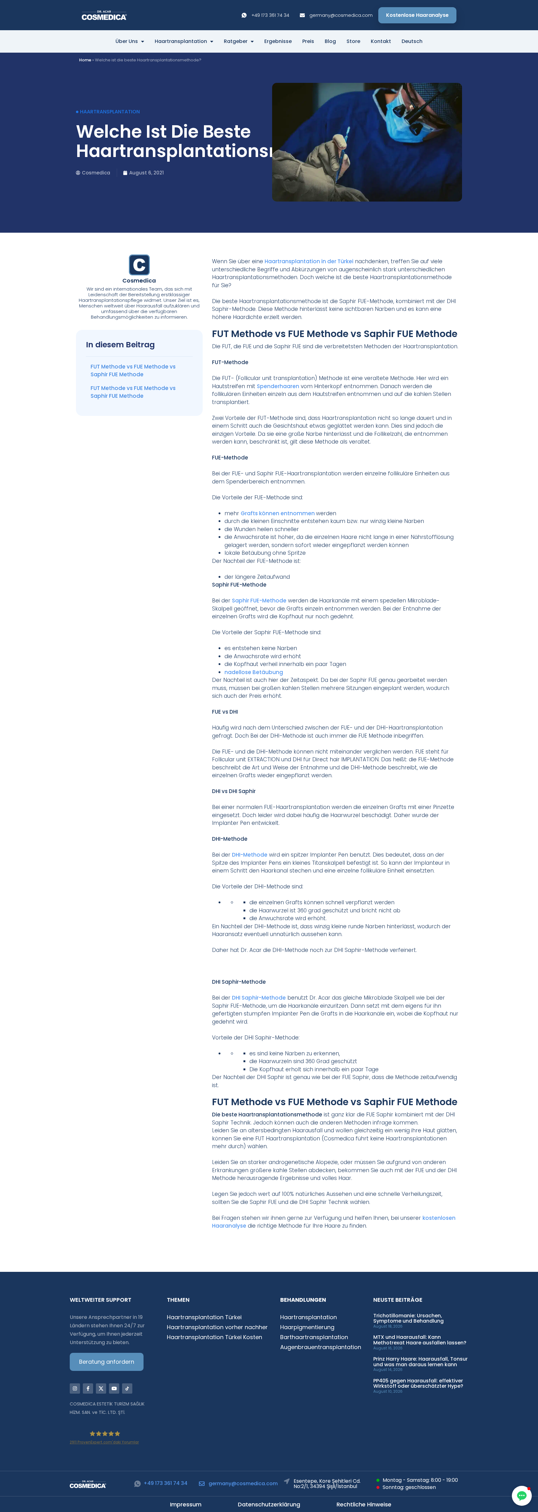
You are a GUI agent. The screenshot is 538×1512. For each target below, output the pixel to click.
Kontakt (381, 41)
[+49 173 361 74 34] (137, 1484)
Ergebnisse (278, 41)
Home (85, 60)
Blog (330, 41)
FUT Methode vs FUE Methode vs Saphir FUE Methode (133, 370)
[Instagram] (75, 1388)
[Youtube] (114, 1388)
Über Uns (127, 41)
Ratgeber (236, 41)
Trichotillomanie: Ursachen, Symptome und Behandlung (408, 1318)
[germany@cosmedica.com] (202, 1483)
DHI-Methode (249, 854)
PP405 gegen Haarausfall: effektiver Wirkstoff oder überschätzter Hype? (418, 1383)
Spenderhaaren (278, 386)
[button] (522, 1496)
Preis (308, 41)
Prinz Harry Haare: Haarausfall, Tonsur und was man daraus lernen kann (420, 1361)
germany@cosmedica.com (243, 1483)
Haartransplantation (181, 41)
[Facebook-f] (88, 1388)
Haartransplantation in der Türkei (309, 261)
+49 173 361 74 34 (165, 1483)
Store (353, 41)
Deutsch (412, 41)
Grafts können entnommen (278, 513)
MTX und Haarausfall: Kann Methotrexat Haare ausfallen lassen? (419, 1340)
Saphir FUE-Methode (259, 600)
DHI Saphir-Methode (259, 997)
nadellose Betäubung (253, 672)
